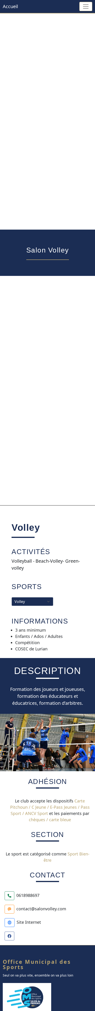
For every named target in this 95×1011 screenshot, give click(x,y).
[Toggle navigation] (85, 6)
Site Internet (29, 922)
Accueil (10, 6)
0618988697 (27, 895)
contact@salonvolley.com (41, 908)
